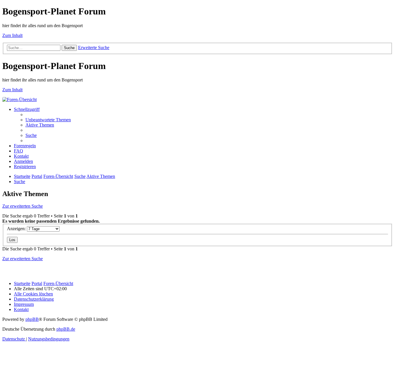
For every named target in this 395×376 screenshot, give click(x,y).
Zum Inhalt (12, 35)
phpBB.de (65, 329)
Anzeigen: (17, 228)
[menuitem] (48, 119)
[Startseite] (19, 99)
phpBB (32, 319)
